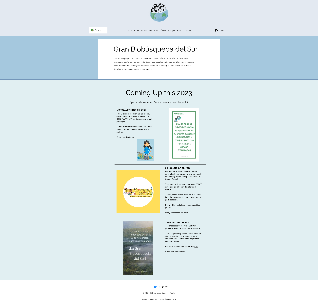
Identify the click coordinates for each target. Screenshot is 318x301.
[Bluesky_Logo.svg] (155, 287)
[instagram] (166, 287)
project (133, 129)
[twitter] (162, 287)
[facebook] (159, 287)
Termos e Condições (149, 299)
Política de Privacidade (167, 299)
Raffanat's (144, 129)
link (177, 205)
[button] (196, 159)
